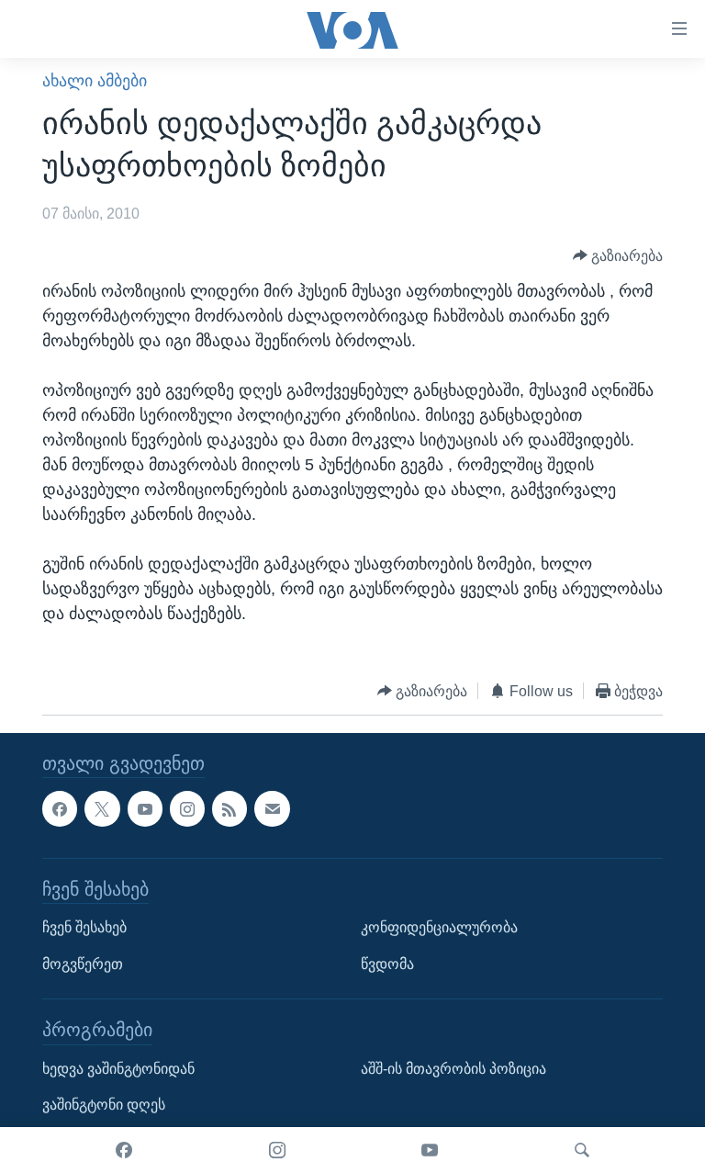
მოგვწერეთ (82, 964)
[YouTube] (429, 1150)
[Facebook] (123, 1150)
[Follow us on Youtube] (145, 809)
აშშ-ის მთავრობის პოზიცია (453, 1069)
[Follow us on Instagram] (187, 809)
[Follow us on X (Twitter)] (101, 809)
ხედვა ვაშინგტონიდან (118, 1069)
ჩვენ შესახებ (84, 927)
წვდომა (387, 964)
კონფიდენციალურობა (439, 927)
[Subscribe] (271, 809)
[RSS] (229, 809)
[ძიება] (582, 1150)
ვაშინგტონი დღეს (103, 1105)
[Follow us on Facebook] (59, 809)
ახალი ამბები (94, 81)
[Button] (618, 255)
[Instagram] (277, 1150)
